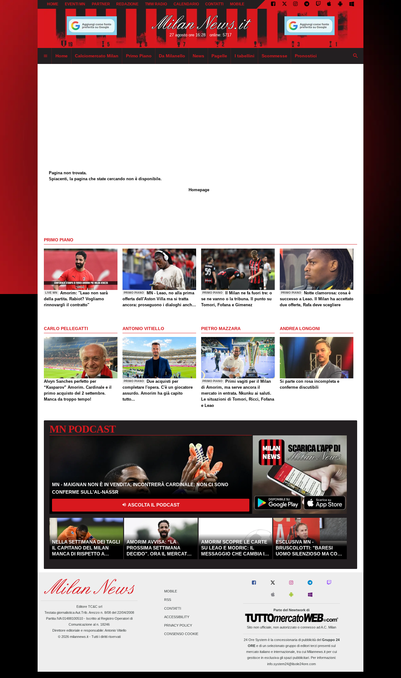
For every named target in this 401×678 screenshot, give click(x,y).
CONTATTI (214, 4)
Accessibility (176, 617)
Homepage (199, 189)
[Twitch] (318, 4)
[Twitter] (284, 4)
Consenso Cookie (181, 634)
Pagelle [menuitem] (219, 55)
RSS (167, 600)
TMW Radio (156, 4)
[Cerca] (355, 56)
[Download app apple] (329, 4)
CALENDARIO (186, 4)
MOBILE (237, 4)
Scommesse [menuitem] (274, 55)
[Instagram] (295, 4)
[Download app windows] (351, 4)
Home (52, 4)
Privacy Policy (178, 625)
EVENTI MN (75, 4)
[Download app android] (340, 4)
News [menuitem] (198, 55)
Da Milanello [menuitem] (172, 55)
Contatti (172, 608)
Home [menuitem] (61, 55)
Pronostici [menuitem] (306, 55)
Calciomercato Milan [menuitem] (96, 55)
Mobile (170, 591)
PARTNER (101, 4)
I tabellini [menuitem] (244, 55)
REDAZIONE (127, 4)
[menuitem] (45, 56)
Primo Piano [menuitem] (139, 55)
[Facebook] (273, 4)
